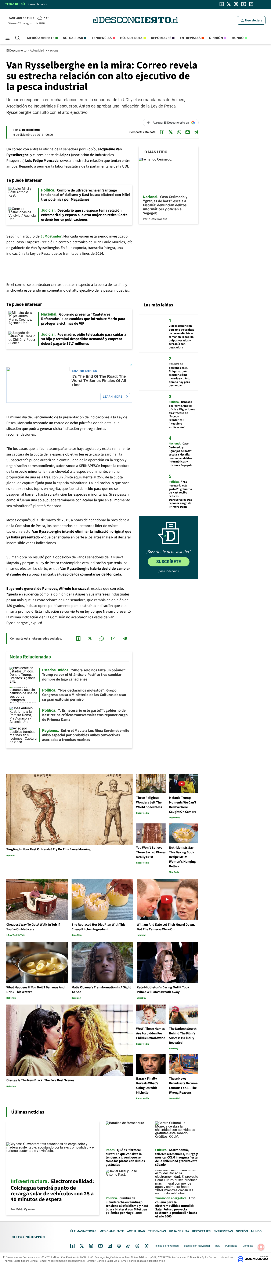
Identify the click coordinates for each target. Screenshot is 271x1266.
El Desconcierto (16, 50)
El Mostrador (51, 236)
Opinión (216, 38)
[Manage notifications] (261, 1247)
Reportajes (161, 38)
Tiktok (128, 1246)
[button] (251, 20)
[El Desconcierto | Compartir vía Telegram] (196, 132)
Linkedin (110, 1246)
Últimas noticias (83, 1231)
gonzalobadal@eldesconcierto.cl (147, 1260)
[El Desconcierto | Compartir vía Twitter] (170, 132)
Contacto (248, 1245)
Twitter (82, 1246)
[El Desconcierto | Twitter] (229, 4)
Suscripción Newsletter (197, 1245)
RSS (217, 1245)
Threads (137, 1246)
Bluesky (146, 1246)
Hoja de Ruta (131, 38)
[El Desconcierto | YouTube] (243, 4)
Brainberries (84, 370)
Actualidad (73, 38)
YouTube (100, 1246)
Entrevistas (190, 38)
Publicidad (231, 1245)
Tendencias (102, 38)
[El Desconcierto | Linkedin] (251, 4)
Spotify (119, 1246)
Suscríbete (168, 561)
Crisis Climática (37, 4)
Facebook (72, 1246)
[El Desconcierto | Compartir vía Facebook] (162, 132)
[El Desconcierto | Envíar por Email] (187, 132)
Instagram (91, 1246)
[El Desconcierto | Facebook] (222, 4)
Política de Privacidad (166, 1245)
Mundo (237, 38)
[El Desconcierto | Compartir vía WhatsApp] (179, 132)
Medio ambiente (40, 38)
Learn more (112, 396)
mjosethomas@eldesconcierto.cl (66, 1260)
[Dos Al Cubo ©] (253, 1261)
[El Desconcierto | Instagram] (236, 4)
